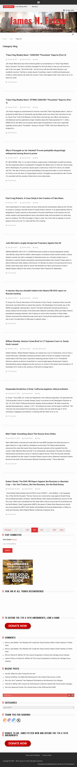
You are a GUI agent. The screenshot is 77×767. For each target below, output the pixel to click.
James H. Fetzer (38, 20)
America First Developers (66, 764)
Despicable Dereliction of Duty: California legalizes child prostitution (37, 389)
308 (54, 530)
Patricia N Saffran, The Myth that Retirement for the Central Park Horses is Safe (33, 677)
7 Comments (12, 416)
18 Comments (12, 132)
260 (27, 530)
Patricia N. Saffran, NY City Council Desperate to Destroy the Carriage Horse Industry (39, 655)
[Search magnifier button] (72, 695)
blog (36, 59)
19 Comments (12, 371)
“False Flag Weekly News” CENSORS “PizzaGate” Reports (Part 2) (36, 55)
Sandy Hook (42, 348)
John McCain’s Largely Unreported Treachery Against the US (33, 243)
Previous (8, 530)
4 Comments (12, 323)
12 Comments (12, 464)
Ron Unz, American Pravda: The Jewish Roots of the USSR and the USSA (30, 687)
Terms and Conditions (32, 755)
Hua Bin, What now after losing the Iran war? (20, 674)
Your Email (10, 539)
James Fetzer (26, 59)
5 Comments (12, 225)
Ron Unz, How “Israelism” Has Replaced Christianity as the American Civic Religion (34, 680)
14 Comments (12, 82)
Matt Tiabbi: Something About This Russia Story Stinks (31, 434)
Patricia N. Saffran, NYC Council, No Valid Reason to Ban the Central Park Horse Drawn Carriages (38, 684)
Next (61, 530)
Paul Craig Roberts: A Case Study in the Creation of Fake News (34, 198)
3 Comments (12, 180)
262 (41, 530)
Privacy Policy (47, 755)
